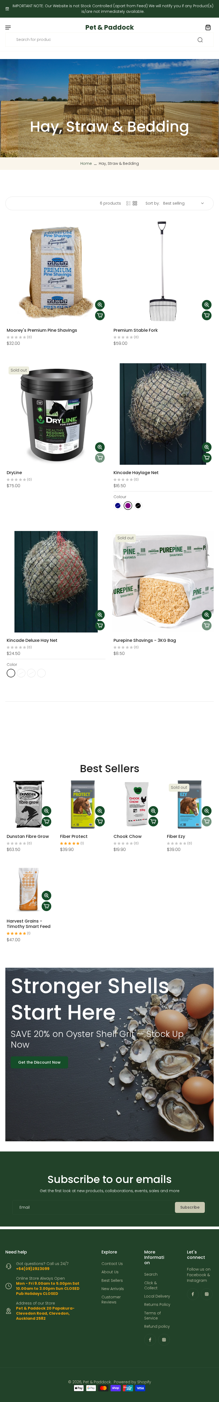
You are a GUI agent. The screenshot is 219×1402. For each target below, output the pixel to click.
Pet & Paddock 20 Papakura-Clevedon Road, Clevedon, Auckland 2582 (45, 1313)
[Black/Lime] (11, 673)
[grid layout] (135, 203)
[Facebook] (150, 1340)
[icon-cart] (208, 27)
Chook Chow (128, 836)
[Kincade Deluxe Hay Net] (56, 581)
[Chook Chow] (136, 804)
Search (151, 1274)
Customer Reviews (111, 1300)
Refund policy (157, 1326)
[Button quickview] (100, 305)
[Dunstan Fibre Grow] (29, 804)
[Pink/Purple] (41, 673)
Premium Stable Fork (136, 330)
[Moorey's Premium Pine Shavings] (56, 271)
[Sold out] (100, 458)
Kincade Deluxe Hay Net (32, 640)
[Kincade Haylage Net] (163, 414)
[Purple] (128, 505)
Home (86, 163)
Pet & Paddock (97, 1382)
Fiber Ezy (176, 836)
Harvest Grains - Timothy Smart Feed (28, 924)
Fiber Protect (74, 836)
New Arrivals (112, 1288)
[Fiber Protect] (83, 804)
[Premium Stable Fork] (163, 271)
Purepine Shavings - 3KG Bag (145, 640)
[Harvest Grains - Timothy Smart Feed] (29, 889)
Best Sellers (112, 1280)
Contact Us (112, 1264)
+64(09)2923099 (32, 1269)
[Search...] (200, 40)
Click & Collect (151, 1285)
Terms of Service (152, 1316)
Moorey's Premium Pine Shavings (42, 330)
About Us (110, 1272)
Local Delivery (157, 1296)
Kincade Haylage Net (136, 473)
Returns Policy (157, 1304)
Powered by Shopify (132, 1382)
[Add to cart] (100, 315)
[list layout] (128, 203)
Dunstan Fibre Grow (28, 836)
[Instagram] (164, 1340)
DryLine (14, 473)
